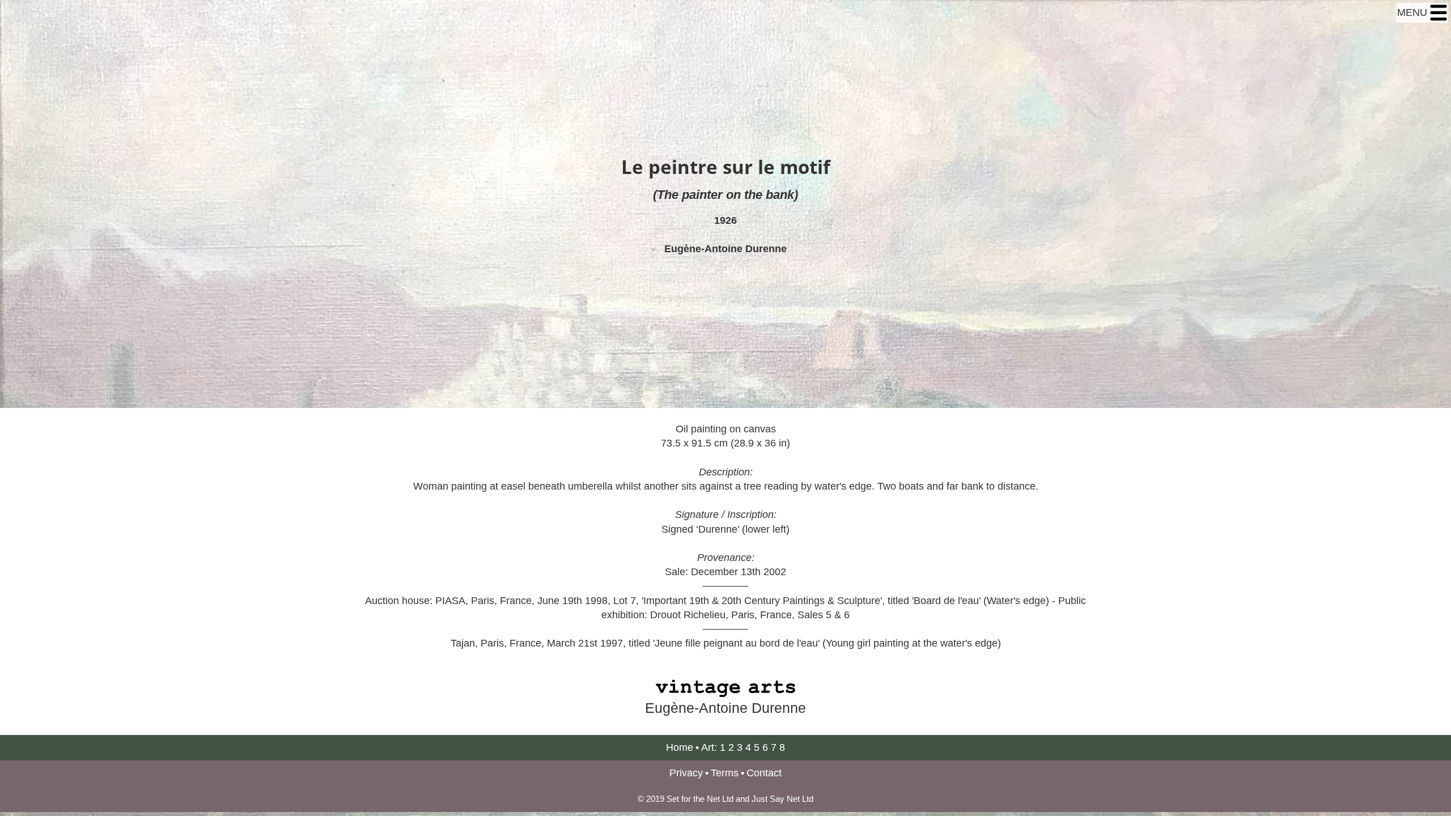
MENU (1413, 12)
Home (679, 747)
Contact (764, 773)
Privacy (686, 773)
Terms (725, 773)
